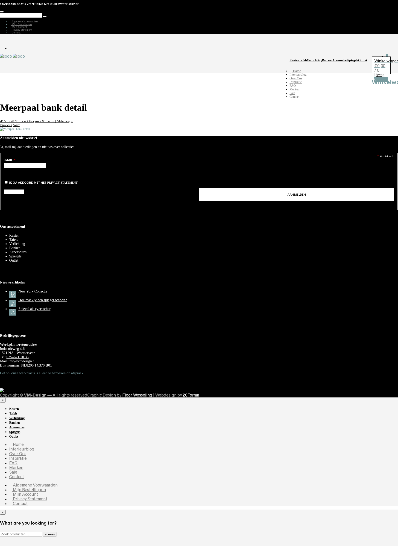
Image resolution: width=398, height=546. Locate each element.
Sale (292, 93)
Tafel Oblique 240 (32, 121)
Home (296, 71)
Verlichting (314, 60)
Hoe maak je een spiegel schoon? (42, 300)
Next (16, 125)
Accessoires (340, 60)
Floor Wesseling (137, 395)
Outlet (362, 60)
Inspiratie (296, 82)
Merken (294, 89)
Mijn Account (19, 27)
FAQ (293, 85)
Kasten (294, 60)
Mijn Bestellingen (21, 24)
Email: (9, 160)
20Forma (191, 395)
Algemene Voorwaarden (24, 21)
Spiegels (352, 60)
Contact (16, 32)
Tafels (303, 60)
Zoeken (50, 534)
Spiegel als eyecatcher (34, 309)
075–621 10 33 (17, 357)
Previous (6, 125)
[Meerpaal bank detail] (15, 129)
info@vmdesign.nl (22, 361)
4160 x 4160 (9, 121)
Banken (327, 60)
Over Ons (296, 78)
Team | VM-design (59, 121)
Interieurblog (298, 74)
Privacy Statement (21, 29)
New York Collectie (32, 291)
